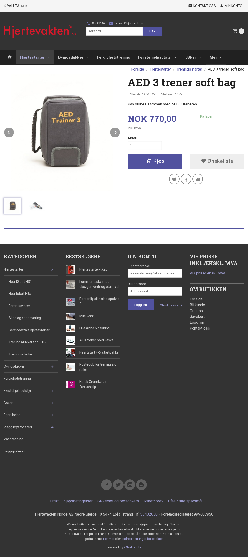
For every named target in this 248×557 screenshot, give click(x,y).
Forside (137, 69)
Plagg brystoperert (18, 427)
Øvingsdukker (71, 57)
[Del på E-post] (197, 179)
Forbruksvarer (19, 306)
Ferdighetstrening (113, 57)
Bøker (190, 57)
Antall (132, 138)
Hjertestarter (32, 57)
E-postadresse (139, 266)
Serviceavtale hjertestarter (29, 330)
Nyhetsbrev (153, 501)
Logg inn (197, 322)
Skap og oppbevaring (25, 318)
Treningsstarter (20, 354)
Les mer (109, 539)
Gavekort (197, 316)
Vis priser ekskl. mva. (208, 273)
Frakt (54, 501)
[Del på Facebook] (186, 179)
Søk (152, 31)
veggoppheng (14, 451)
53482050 (98, 23)
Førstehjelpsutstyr (155, 57)
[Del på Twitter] (174, 179)
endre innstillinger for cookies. (143, 539)
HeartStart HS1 (20, 281)
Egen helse (12, 415)
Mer (213, 57)
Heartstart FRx (20, 294)
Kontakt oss (200, 328)
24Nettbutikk (133, 547)
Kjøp (158, 161)
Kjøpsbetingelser (78, 501)
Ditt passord (137, 284)
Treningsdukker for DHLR (28, 342)
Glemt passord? (171, 305)
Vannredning (13, 439)
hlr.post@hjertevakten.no (130, 23)
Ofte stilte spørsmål (185, 501)
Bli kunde (197, 305)
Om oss (196, 310)
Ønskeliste (219, 161)
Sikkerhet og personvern (118, 501)
